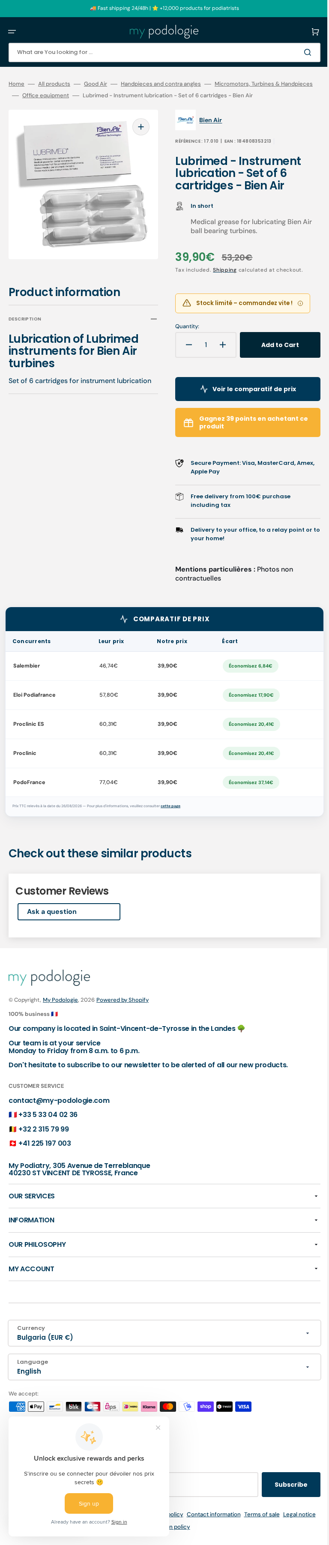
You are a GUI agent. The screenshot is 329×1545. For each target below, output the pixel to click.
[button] (12, 31)
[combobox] (158, 52)
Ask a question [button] (52, 923)
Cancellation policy (176, 1538)
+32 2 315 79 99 (43, 1140)
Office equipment (143, 95)
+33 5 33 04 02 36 (48, 1126)
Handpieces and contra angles (161, 84)
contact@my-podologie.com (59, 1112)
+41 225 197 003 (44, 1155)
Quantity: (181, 338)
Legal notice (131, 1538)
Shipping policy (174, 1525)
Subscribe (278, 1495)
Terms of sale (273, 1525)
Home (16, 84)
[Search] (296, 52)
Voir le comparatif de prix (245, 400)
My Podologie (60, 1011)
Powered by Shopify (122, 1011)
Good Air (95, 84)
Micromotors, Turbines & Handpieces (58, 95)
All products (54, 84)
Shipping (219, 281)
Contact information (225, 1525)
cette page (170, 817)
